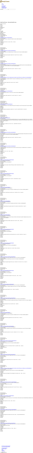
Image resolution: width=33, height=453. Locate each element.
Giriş (2, 3)
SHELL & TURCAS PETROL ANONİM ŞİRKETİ (7, 395)
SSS (2, 449)
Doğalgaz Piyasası (4, 7)
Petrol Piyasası (4, 5)
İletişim (3, 450)
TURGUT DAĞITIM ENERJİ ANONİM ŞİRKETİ (7, 159)
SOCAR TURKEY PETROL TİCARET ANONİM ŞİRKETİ (8, 340)
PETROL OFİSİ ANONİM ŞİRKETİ (5, 214)
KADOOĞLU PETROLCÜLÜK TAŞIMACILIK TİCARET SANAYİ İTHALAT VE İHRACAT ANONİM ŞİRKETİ (15, 77)
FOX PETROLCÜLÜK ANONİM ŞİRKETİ (6, 37)
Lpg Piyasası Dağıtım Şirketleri (6, 446)
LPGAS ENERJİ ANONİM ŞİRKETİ (5, 187)
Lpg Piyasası (3, 6)
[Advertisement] (16, 15)
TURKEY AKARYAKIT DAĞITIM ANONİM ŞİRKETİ (7, 256)
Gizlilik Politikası (4, 448)
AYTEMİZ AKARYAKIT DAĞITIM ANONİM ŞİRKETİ (8, 50)
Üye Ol (3, 4)
